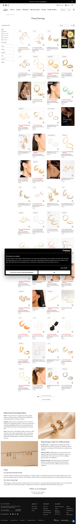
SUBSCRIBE (18, 510)
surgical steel (7, 427)
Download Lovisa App (59, 506)
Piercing (68, 506)
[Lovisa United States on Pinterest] (17, 514)
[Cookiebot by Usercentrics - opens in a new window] (63, 251)
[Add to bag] (29, 45)
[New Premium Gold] (68, 116)
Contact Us (45, 506)
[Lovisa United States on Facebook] (3, 5)
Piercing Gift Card (70, 510)
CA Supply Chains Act (31, 520)
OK (54, 272)
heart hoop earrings (53, 462)
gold (5, 434)
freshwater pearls (29, 436)
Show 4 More (3, 42)
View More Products (46, 399)
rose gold (17, 433)
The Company (34, 506)
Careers (33, 510)
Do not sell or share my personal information (21, 272)
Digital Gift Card (70, 508)
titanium (29, 425)
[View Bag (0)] (73, 9)
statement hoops (44, 454)
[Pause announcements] (71, 1)
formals (42, 457)
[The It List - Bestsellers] (68, 38)
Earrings (12, 14)
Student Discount (70, 514)
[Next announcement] (69, 1)
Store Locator (57, 514)
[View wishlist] (72, 5)
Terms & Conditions (4, 520)
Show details (64, 268)
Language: (63, 520)
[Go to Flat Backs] (69, 9)
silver (25, 433)
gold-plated (13, 425)
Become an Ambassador (57, 511)
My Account (45, 514)
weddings (66, 456)
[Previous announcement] (4, 1)
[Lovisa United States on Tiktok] (8, 5)
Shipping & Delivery (47, 510)
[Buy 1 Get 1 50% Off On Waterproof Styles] (24, 90)
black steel (12, 434)
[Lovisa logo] (6, 9)
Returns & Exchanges (47, 512)
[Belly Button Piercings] (53, 169)
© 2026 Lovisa (41, 520)
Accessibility (22, 520)
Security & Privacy (14, 520)
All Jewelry (8, 14)
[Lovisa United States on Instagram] (6, 5)
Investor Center (34, 508)
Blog (67, 512)
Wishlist (56, 508)
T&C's (46, 1)
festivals (46, 457)
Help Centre (45, 508)
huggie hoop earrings (23, 415)
